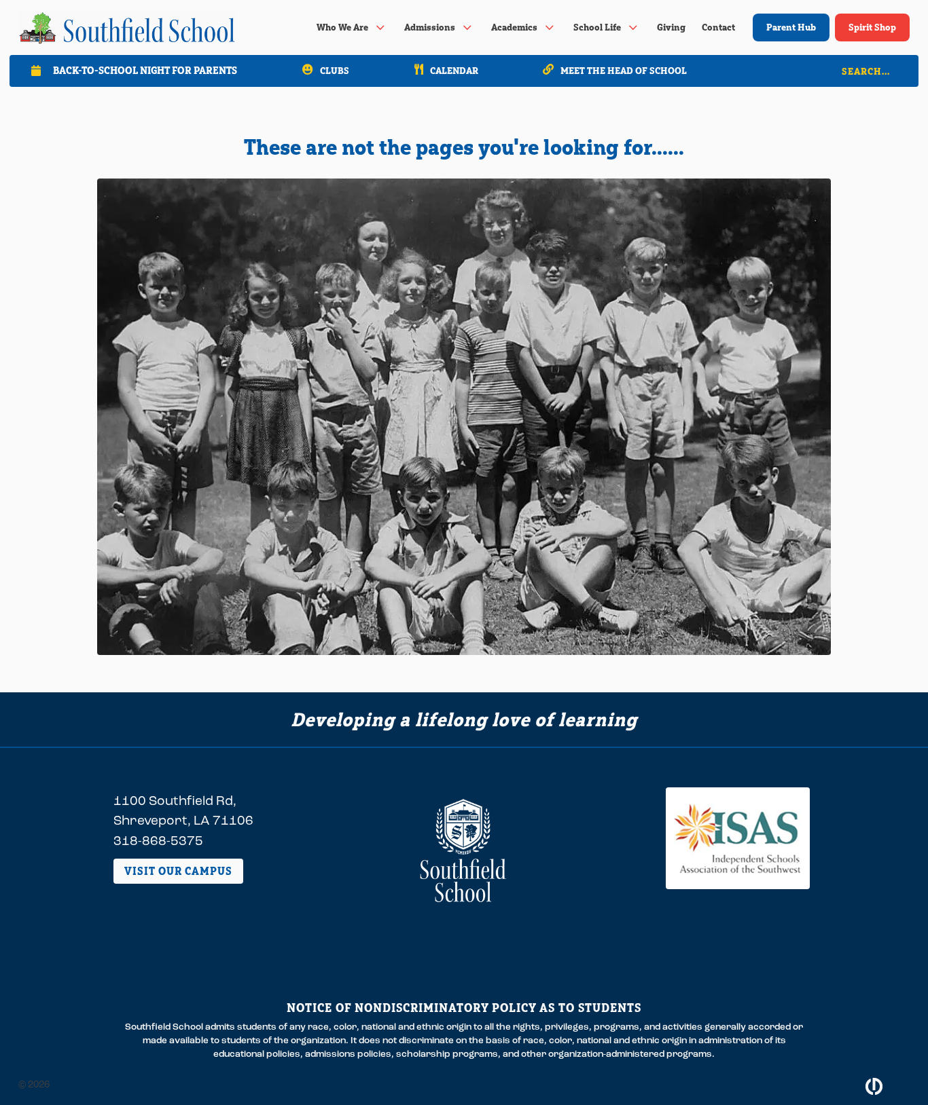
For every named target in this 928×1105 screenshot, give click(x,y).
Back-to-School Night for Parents (145, 70)
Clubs (334, 70)
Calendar (454, 70)
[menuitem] (352, 27)
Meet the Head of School (623, 70)
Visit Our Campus (178, 871)
